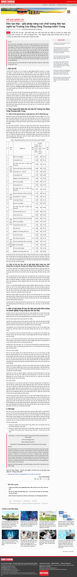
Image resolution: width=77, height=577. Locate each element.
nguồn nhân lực (27, 501)
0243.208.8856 (47, 566)
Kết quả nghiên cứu (15, 19)
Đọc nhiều (45, 4)
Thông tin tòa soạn (61, 4)
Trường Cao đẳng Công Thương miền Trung (31, 503)
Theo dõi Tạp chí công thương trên (28, 29)
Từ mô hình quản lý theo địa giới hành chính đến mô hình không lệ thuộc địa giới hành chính (62, 57)
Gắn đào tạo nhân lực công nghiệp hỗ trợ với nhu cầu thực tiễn (24, 474)
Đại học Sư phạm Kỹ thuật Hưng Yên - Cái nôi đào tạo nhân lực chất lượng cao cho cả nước (28, 492)
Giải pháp (35, 501)
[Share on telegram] (48, 479)
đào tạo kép (45, 503)
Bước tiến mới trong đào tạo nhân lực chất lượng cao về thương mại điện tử (28, 495)
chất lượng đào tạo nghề (15, 503)
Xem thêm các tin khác (68, 551)
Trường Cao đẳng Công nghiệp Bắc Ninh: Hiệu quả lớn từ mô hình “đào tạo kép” (28, 488)
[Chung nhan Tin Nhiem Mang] (43, 572)
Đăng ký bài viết (55, 563)
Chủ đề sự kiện (52, 4)
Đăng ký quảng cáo (66, 563)
